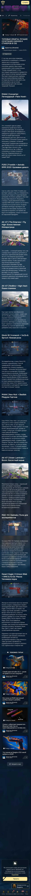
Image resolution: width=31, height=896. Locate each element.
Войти (26, 2)
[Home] (3, 3)
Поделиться (7, 54)
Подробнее (15, 874)
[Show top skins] (2, 10)
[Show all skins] (2, 7)
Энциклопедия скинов (10, 50)
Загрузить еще (16, 764)
